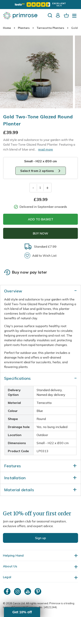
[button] (22, 612)
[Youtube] (28, 591)
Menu (75, 17)
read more (45, 149)
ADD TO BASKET (40, 219)
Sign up (40, 538)
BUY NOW (40, 233)
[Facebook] (7, 591)
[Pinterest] (38, 591)
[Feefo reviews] (40, 4)
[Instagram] (18, 591)
